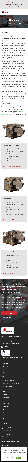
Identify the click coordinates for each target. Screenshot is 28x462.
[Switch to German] (18, 7)
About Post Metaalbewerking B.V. (12, 357)
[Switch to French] (15, 7)
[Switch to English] (12, 7)
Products (13, 23)
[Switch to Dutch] (9, 7)
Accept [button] (18, 457)
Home (8, 23)
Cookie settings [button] (11, 457)
